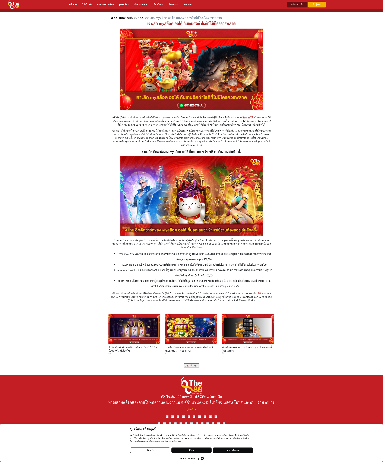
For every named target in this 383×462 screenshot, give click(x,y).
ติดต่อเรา (173, 4)
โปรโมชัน (87, 4)
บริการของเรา (140, 4)
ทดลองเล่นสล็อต (105, 4)
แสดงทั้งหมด (191, 365)
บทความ (187, 4)
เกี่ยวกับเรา (158, 4)
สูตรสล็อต (124, 4)
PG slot (262, 293)
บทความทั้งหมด (129, 18)
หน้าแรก (73, 4)
